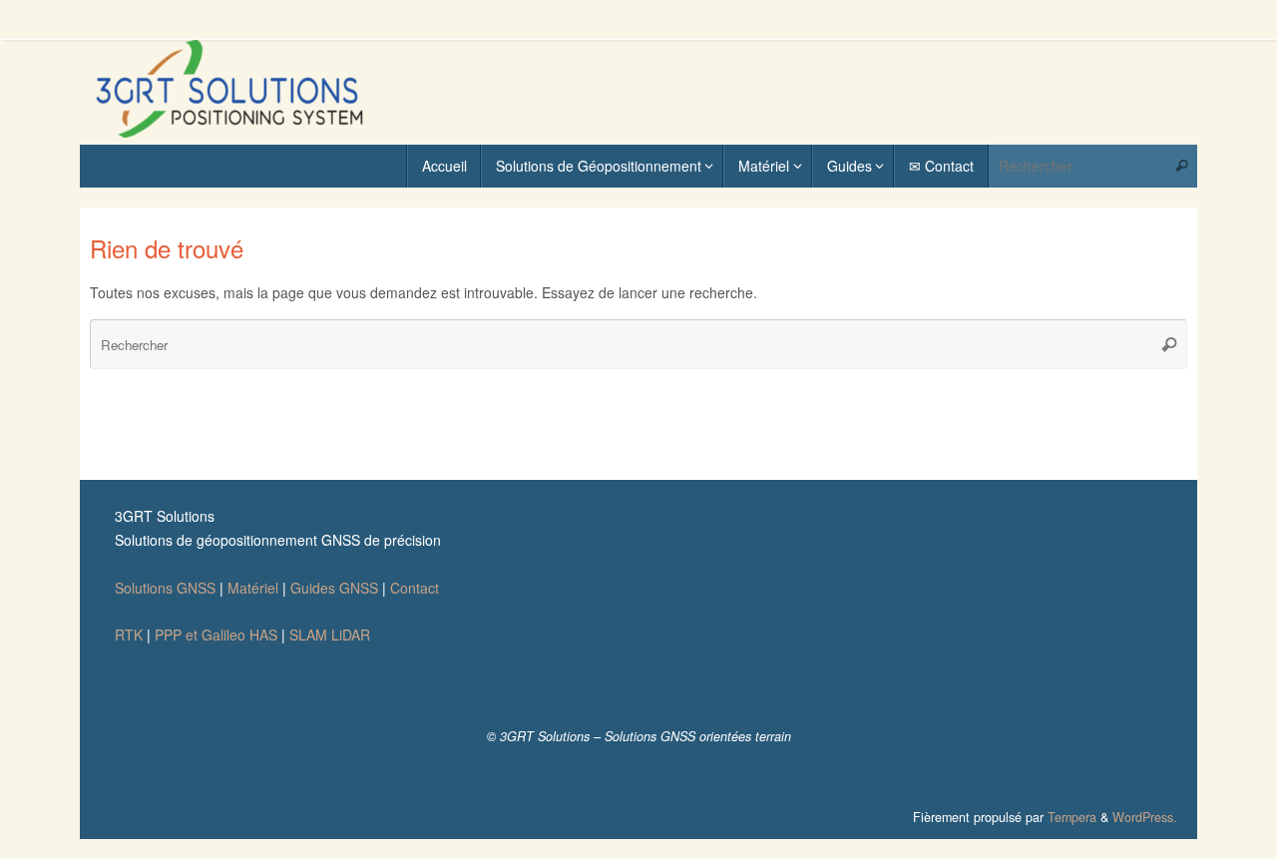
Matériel (252, 588)
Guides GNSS (334, 588)
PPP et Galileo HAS (216, 634)
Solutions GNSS (165, 588)
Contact (414, 588)
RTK (129, 634)
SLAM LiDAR (329, 634)
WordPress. (1144, 817)
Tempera (1072, 817)
